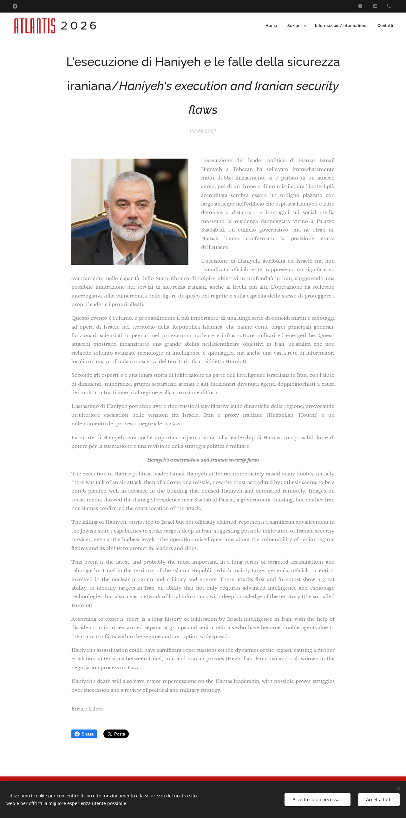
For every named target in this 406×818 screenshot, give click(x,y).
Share (88, 733)
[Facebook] (15, 6)
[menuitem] (273, 26)
